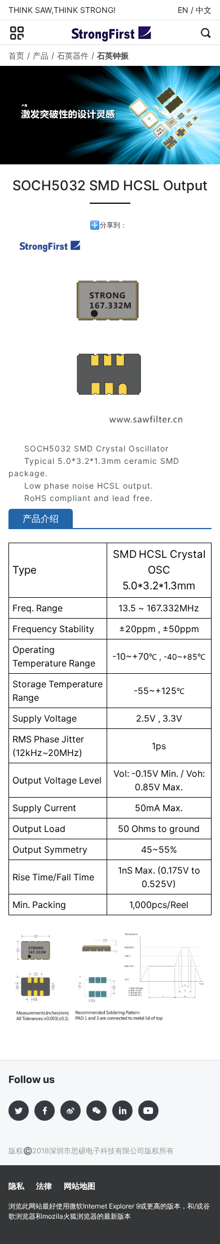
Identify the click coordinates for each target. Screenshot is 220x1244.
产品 (41, 55)
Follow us (31, 1079)
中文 (204, 10)
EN (183, 10)
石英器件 (73, 55)
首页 (16, 55)
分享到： (113, 225)
